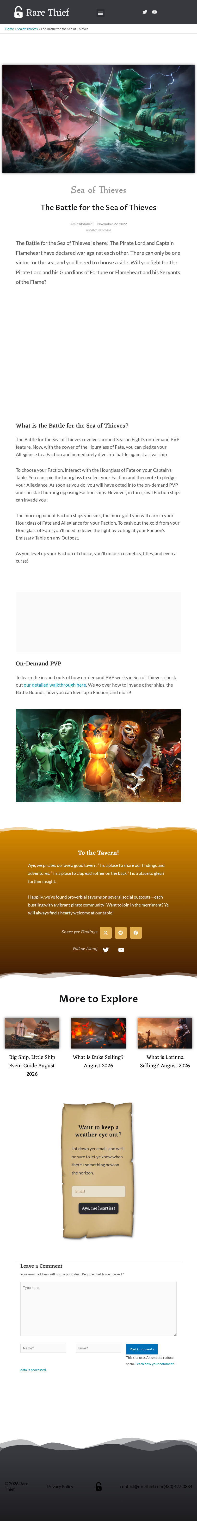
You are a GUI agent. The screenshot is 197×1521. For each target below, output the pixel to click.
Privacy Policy (60, 1486)
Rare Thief (47, 13)
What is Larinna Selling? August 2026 (165, 1062)
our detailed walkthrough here (55, 685)
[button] (101, 13)
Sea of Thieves (27, 29)
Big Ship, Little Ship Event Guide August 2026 (32, 1066)
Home (9, 29)
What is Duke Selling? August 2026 (98, 1062)
